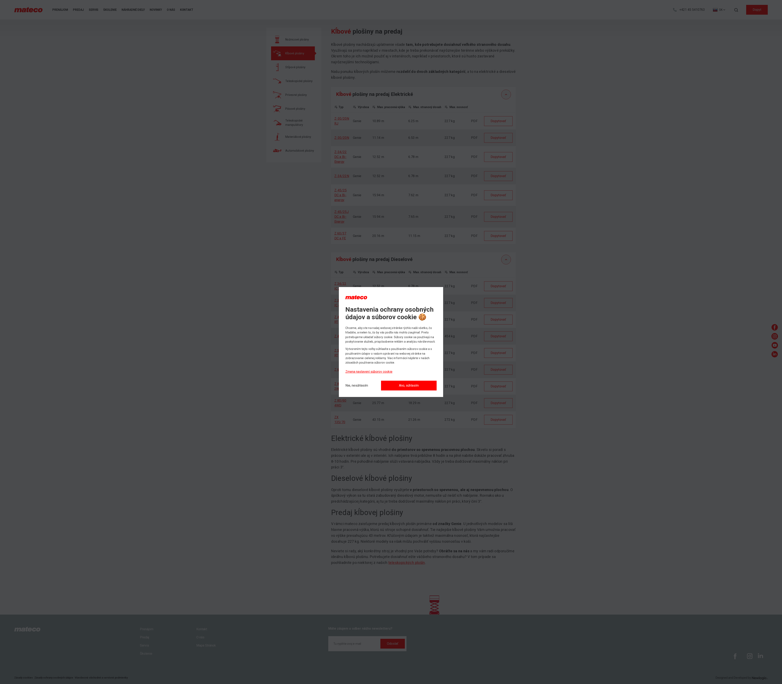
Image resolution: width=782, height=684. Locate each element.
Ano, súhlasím (409, 385)
